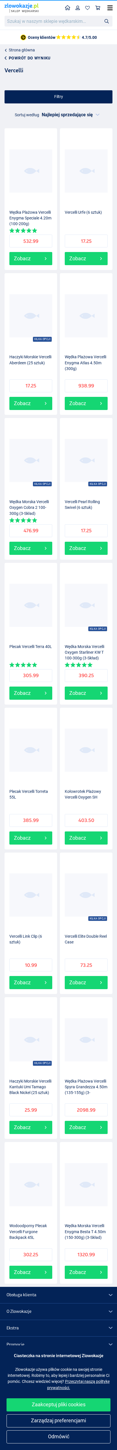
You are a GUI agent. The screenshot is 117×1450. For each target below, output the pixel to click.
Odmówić (58, 1436)
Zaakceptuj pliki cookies (58, 1404)
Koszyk (98, 8)
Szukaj (106, 21)
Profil (78, 8)
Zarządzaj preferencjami (58, 1420)
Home (67, 8)
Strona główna (22, 50)
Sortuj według (27, 115)
